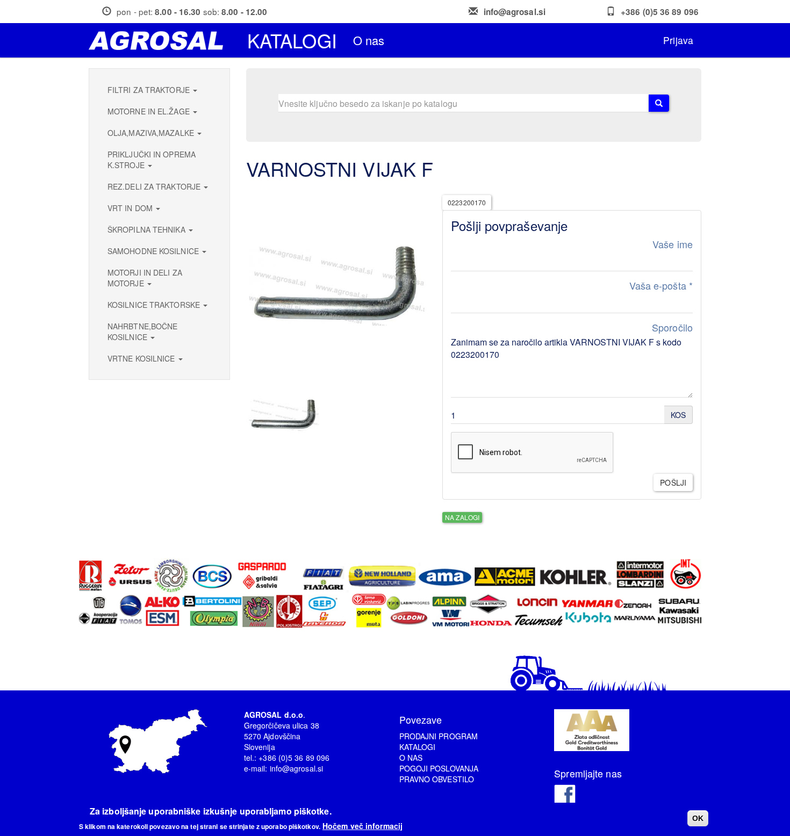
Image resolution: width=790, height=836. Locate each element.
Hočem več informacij (362, 825)
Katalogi (292, 40)
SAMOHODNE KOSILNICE (154, 251)
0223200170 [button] (467, 202)
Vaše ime (672, 244)
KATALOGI (417, 746)
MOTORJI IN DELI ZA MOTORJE (144, 278)
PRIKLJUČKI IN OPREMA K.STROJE (151, 159)
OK (697, 818)
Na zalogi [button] (462, 517)
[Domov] (160, 40)
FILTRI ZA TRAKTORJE (149, 89)
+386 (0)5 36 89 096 (660, 12)
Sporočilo (672, 327)
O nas (369, 40)
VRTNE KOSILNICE (142, 358)
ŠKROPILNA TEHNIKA (147, 229)
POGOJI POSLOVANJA (439, 768)
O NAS (411, 757)
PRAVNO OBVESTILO (437, 779)
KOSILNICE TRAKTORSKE (154, 304)
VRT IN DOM (131, 208)
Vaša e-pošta (661, 285)
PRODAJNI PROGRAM (438, 736)
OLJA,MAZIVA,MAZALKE (151, 132)
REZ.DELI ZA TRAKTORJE (155, 186)
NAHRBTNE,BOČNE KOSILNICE (142, 331)
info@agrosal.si (515, 12)
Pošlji (673, 482)
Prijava (678, 40)
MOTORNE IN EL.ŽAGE (149, 111)
